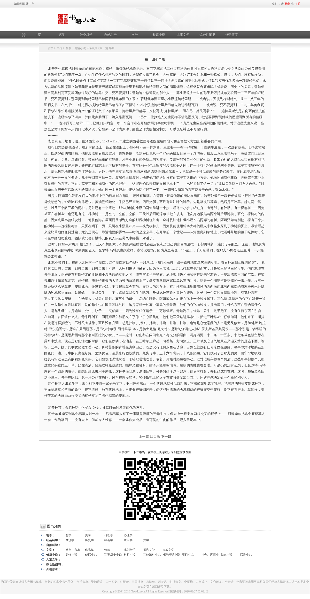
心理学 (128, 535)
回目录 (155, 436)
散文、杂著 (73, 550)
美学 (88, 535)
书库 (59, 48)
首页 (51, 48)
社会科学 (86, 35)
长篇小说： (53, 554)
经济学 (70, 540)
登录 (287, 4)
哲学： (50, 535)
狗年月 (92, 48)
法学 (146, 540)
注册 (297, 4)
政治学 (128, 540)
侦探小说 (91, 554)
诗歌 (107, 550)
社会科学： (53, 540)
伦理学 (108, 535)
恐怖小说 (71, 554)
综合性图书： (55, 564)
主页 (38, 35)
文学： (50, 550)
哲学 (62, 35)
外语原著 (231, 35)
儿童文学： (53, 559)
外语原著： (53, 569)
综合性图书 (207, 35)
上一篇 (144, 436)
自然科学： (53, 545)
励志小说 (226, 554)
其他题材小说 (152, 554)
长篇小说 (159, 35)
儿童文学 (183, 35)
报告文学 (149, 550)
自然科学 (110, 35)
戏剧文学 (129, 550)
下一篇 (166, 436)
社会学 (108, 540)
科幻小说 (129, 554)
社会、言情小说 (76, 48)
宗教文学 (168, 550)
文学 (135, 35)
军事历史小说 (113, 554)
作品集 (89, 550)
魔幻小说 (188, 554)
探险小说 (246, 554)
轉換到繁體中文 (24, 4)
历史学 (89, 540)
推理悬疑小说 (171, 554)
